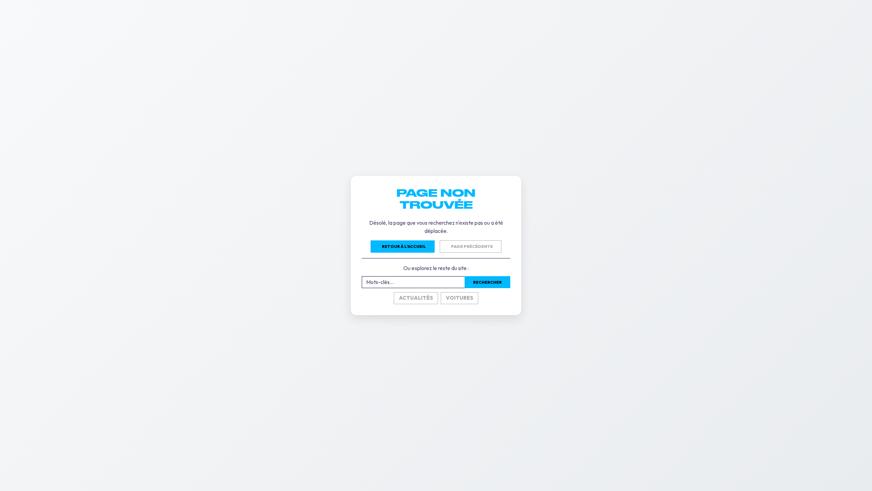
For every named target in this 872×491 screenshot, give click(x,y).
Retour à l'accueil (404, 246)
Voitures (459, 298)
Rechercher (487, 282)
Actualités (416, 298)
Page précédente (472, 246)
